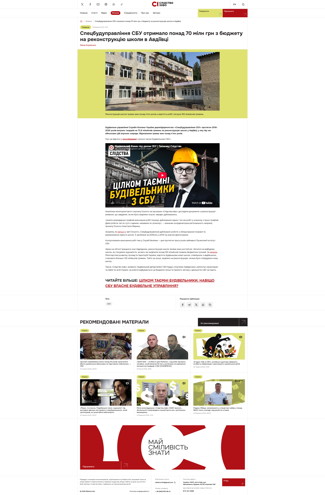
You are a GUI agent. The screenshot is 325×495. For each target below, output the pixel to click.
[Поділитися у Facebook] (182, 305)
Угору (226, 480)
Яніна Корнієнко (88, 45)
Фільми (115, 13)
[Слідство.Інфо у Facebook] (90, 4)
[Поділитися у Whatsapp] (203, 305)
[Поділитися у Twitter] (196, 305)
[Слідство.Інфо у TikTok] (121, 4)
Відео (104, 13)
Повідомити (204, 11)
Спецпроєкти (130, 13)
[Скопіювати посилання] (210, 305)
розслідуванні (130, 139)
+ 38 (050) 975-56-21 (162, 491)
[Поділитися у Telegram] (189, 305)
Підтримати (229, 11)
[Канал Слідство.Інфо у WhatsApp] (114, 4)
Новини (84, 13)
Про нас (145, 13)
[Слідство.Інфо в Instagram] (106, 4)
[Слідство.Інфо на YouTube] (98, 4)
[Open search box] (243, 4)
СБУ (109, 304)
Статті (94, 13)
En (234, 4)
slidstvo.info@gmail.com (164, 482)
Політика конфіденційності (139, 491)
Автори (156, 13)
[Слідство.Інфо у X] (82, 4)
